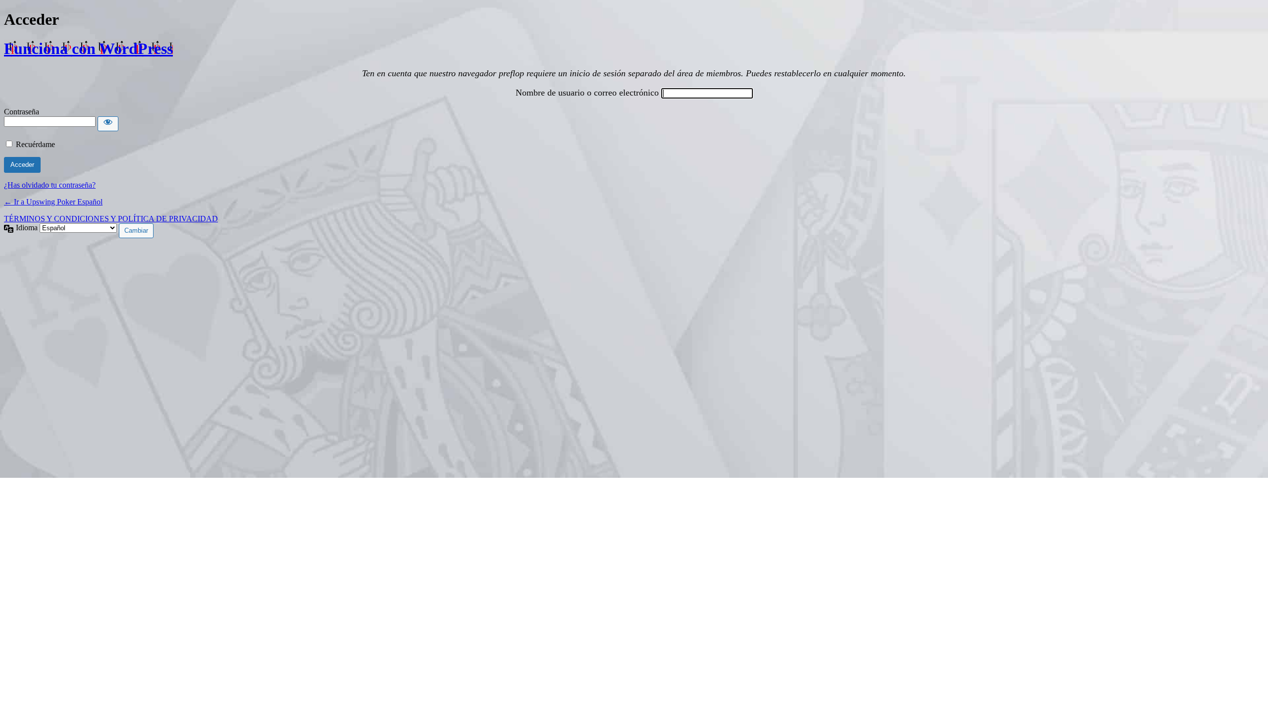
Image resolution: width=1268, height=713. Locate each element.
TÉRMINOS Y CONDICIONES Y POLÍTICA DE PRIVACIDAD (111, 218)
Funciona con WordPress (88, 48)
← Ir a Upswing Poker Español (53, 202)
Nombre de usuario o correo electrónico (587, 93)
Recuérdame (35, 144)
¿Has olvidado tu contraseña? (50, 185)
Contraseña (21, 111)
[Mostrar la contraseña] (108, 123)
